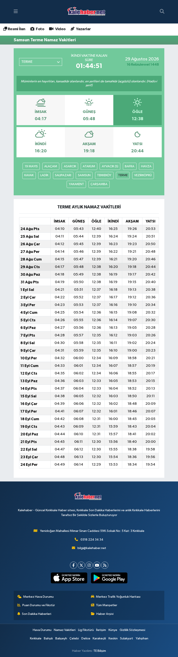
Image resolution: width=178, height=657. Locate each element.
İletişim (101, 630)
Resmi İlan (16, 29)
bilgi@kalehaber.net (91, 548)
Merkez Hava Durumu (38, 596)
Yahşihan (142, 638)
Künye (113, 630)
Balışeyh (61, 638)
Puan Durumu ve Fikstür (38, 605)
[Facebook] (73, 565)
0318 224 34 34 (92, 539)
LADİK (44, 175)
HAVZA (146, 166)
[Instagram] (89, 565)
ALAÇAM (50, 166)
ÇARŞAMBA (99, 184)
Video (59, 29)
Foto (39, 29)
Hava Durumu (42, 630)
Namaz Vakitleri (65, 630)
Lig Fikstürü (86, 630)
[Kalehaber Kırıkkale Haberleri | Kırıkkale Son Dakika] (87, 12)
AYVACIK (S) (110, 166)
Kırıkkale (35, 638)
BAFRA (129, 166)
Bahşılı (48, 638)
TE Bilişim (99, 650)
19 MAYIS (31, 166)
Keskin (113, 638)
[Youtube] (97, 565)
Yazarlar (83, 29)
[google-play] (109, 577)
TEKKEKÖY (104, 175)
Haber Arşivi (105, 614)
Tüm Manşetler (106, 605)
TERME (123, 175)
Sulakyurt (126, 638)
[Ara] (162, 12)
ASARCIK (70, 166)
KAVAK (29, 175)
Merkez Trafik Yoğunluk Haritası (118, 596)
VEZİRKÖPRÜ (143, 175)
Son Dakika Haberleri (36, 614)
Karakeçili (99, 638)
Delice (85, 638)
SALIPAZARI (63, 175)
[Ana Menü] (16, 11)
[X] (81, 565)
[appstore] (69, 577)
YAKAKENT (76, 184)
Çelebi (74, 638)
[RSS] (104, 565)
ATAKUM (89, 166)
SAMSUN (84, 175)
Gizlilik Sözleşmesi (132, 630)
